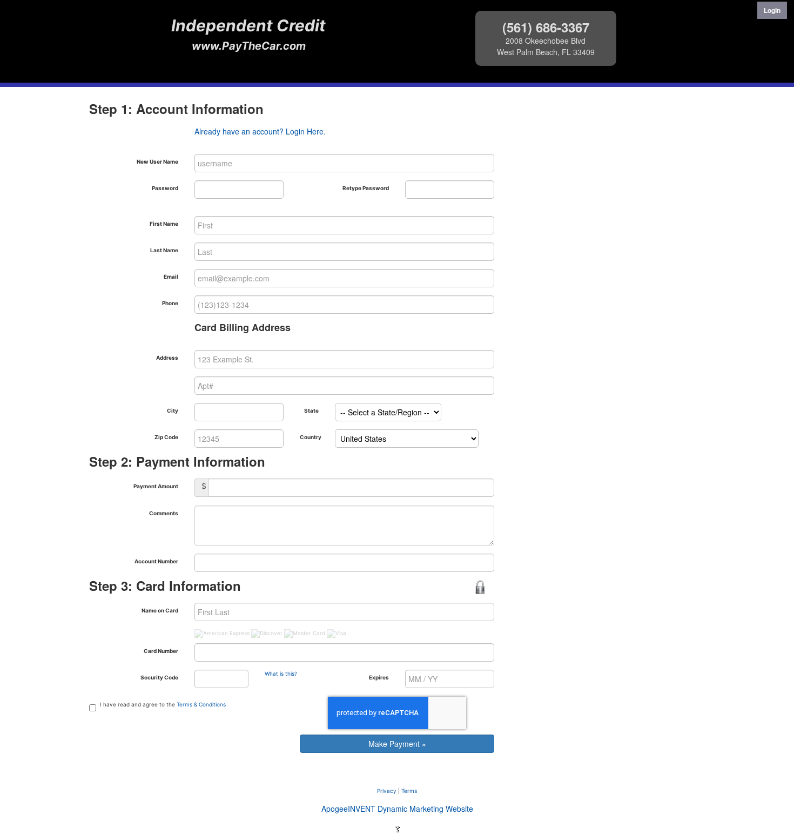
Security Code (159, 677)
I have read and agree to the (163, 704)
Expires (379, 677)
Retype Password (365, 188)
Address (167, 357)
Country (310, 437)
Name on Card (160, 610)
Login (772, 10)
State (311, 410)
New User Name (157, 161)
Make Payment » (397, 743)
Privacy (386, 790)
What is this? (281, 673)
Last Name (164, 250)
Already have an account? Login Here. (260, 131)
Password (165, 188)
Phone (170, 303)
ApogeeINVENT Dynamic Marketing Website (397, 808)
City (172, 410)
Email (171, 276)
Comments (163, 513)
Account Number (156, 561)
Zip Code (166, 437)
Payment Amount (155, 486)
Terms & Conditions (201, 704)
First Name (164, 223)
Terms (409, 790)
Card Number (161, 651)
